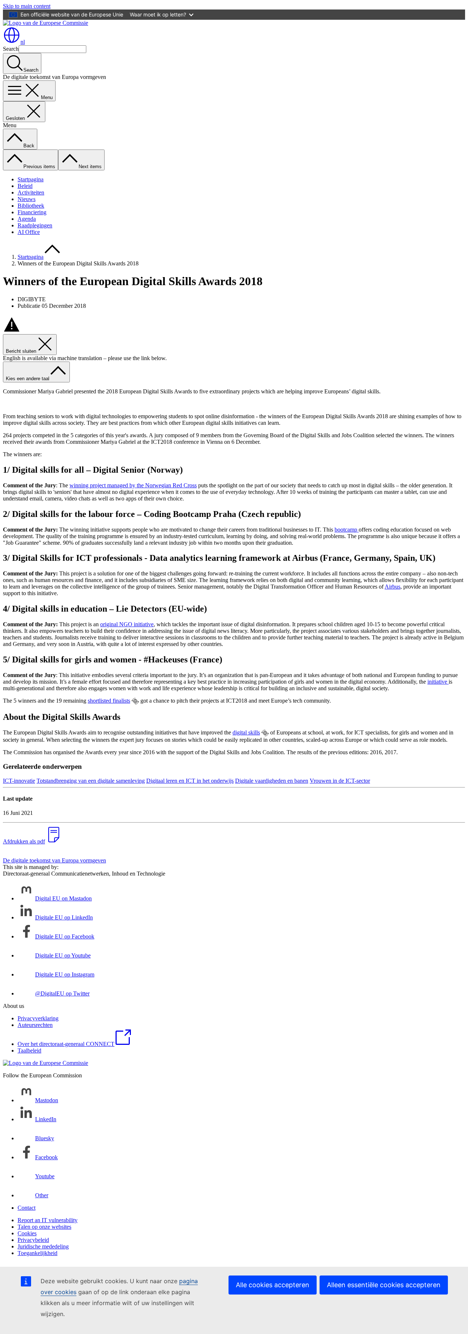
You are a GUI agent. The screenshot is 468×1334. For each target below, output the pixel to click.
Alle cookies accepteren (272, 1285)
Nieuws (26, 199)
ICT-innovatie (19, 781)
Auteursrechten (35, 1025)
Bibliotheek (31, 206)
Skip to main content (26, 6)
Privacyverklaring (38, 1018)
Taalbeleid (29, 1050)
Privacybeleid (33, 1240)
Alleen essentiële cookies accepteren (384, 1285)
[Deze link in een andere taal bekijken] (135, 701)
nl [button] (22, 42)
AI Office (29, 232)
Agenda (27, 219)
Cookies (27, 1233)
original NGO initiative (127, 624)
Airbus (392, 586)
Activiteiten (31, 192)
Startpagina (31, 179)
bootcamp (347, 529)
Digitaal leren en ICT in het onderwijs (190, 781)
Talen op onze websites (44, 1227)
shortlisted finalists (109, 701)
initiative (438, 682)
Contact (26, 1208)
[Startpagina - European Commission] (45, 23)
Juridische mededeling (43, 1246)
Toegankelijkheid (37, 1253)
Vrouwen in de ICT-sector (340, 781)
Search (11, 49)
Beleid (25, 186)
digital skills (246, 732)
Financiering (32, 212)
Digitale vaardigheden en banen (271, 781)
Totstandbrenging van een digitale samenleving (91, 781)
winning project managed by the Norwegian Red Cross (133, 485)
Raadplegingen (35, 225)
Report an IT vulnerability (48, 1220)
